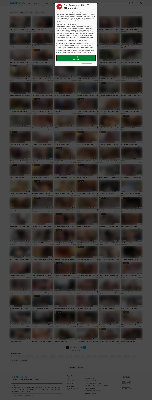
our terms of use (87, 63)
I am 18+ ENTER (76, 58)
